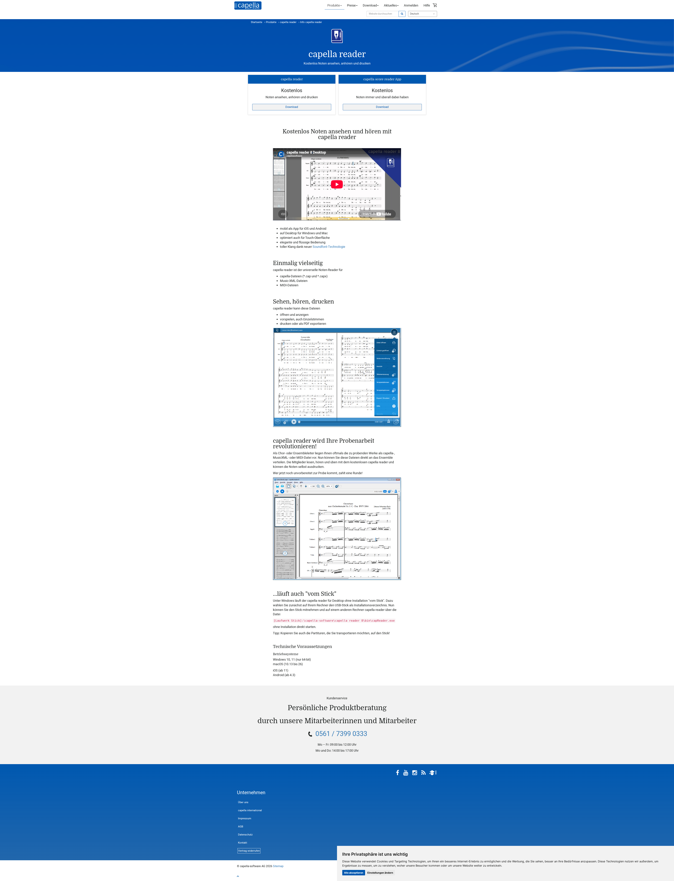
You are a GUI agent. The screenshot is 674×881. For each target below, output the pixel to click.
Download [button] (370, 5)
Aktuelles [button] (390, 5)
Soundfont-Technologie (329, 246)
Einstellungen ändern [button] (380, 872)
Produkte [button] (333, 5)
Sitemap (278, 866)
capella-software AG (248, 5)
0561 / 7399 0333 (341, 734)
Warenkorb (435, 5)
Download (291, 107)
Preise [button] (351, 5)
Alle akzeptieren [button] (353, 872)
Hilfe (427, 5)
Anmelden (411, 5)
